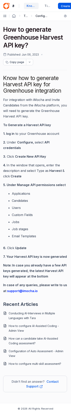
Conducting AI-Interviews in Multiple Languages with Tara (32, 316)
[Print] (65, 16)
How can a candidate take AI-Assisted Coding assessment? (33, 341)
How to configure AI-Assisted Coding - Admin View (34, 328)
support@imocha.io (22, 291)
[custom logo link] (6, 6)
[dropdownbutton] (29, 62)
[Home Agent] (14, 16)
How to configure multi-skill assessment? (35, 363)
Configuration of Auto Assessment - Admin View (36, 353)
